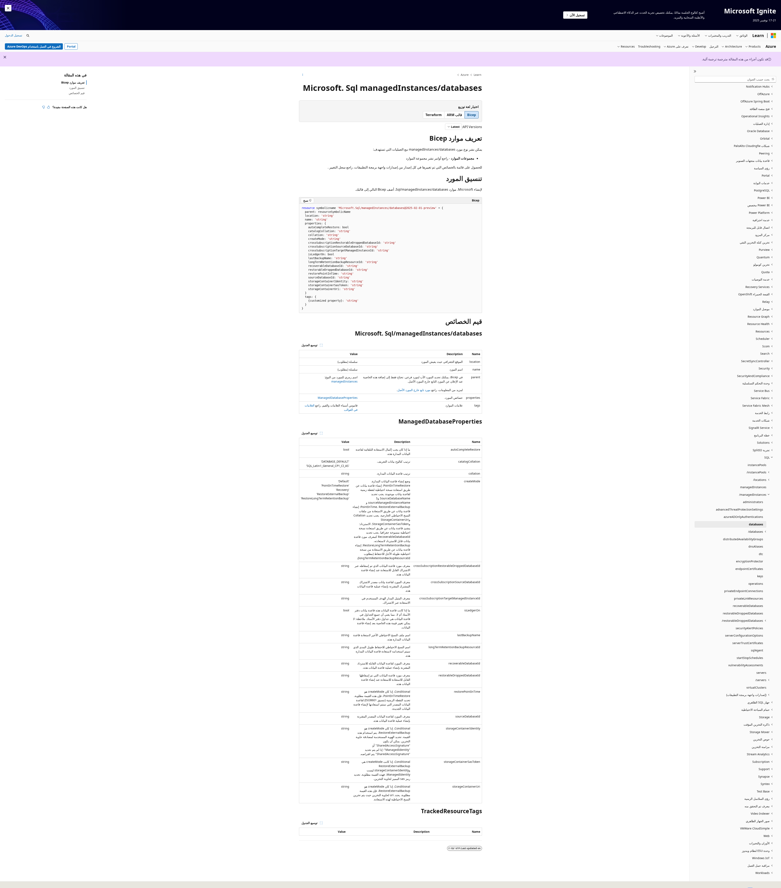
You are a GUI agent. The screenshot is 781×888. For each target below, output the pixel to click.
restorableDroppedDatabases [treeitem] (743, 613)
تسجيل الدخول (13, 35)
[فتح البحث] (28, 35)
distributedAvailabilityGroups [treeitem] (743, 539)
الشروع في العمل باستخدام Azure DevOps (34, 46)
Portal (71, 46)
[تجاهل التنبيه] (8, 8)
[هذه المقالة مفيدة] (48, 107)
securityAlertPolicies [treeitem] (749, 628)
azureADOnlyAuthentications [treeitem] (743, 517)
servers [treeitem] (761, 673)
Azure (465, 75)
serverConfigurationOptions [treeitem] (744, 635)
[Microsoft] (773, 35)
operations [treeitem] (755, 584)
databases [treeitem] (756, 524)
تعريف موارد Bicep (73, 82)
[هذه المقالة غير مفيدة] (43, 107)
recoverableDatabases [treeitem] (748, 606)
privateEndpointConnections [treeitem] (743, 591)
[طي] (694, 71)
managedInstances (344, 381)
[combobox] (735, 79)
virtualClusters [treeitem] (756, 687)
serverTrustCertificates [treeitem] (747, 643)
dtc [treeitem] (761, 554)
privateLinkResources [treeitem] (748, 598)
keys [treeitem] (760, 576)
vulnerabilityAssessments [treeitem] (745, 665)
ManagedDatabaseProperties (338, 398)
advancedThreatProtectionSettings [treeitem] (739, 509)
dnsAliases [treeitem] (755, 546)
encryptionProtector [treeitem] (749, 561)
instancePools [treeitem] (757, 465)
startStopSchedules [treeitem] (750, 658)
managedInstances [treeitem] (753, 487)
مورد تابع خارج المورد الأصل (414, 390)
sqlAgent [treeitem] (757, 650)
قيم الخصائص (77, 93)
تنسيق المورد (77, 88)
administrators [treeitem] (753, 502)
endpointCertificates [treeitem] (749, 569)
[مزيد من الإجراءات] (302, 75)
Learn (477, 75)
